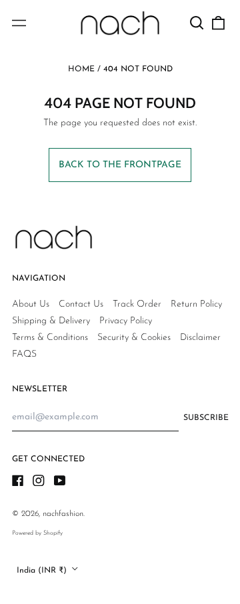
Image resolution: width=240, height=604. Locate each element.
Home (81, 69)
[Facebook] (18, 481)
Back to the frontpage (120, 165)
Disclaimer (200, 338)
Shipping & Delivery (51, 321)
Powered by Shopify (37, 533)
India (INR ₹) (43, 570)
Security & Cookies (134, 338)
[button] (197, 23)
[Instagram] (39, 481)
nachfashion (63, 514)
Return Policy (196, 304)
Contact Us (81, 304)
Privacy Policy (125, 321)
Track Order (137, 304)
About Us (30, 304)
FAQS (24, 354)
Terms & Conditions (50, 338)
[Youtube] (60, 481)
